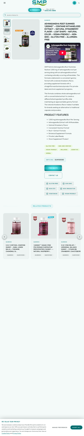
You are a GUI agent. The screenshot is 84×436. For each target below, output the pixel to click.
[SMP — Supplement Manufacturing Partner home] (39, 3)
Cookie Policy (6, 433)
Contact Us (53, 175)
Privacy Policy (17, 433)
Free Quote (53, 168)
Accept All (76, 427)
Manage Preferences (59, 427)
